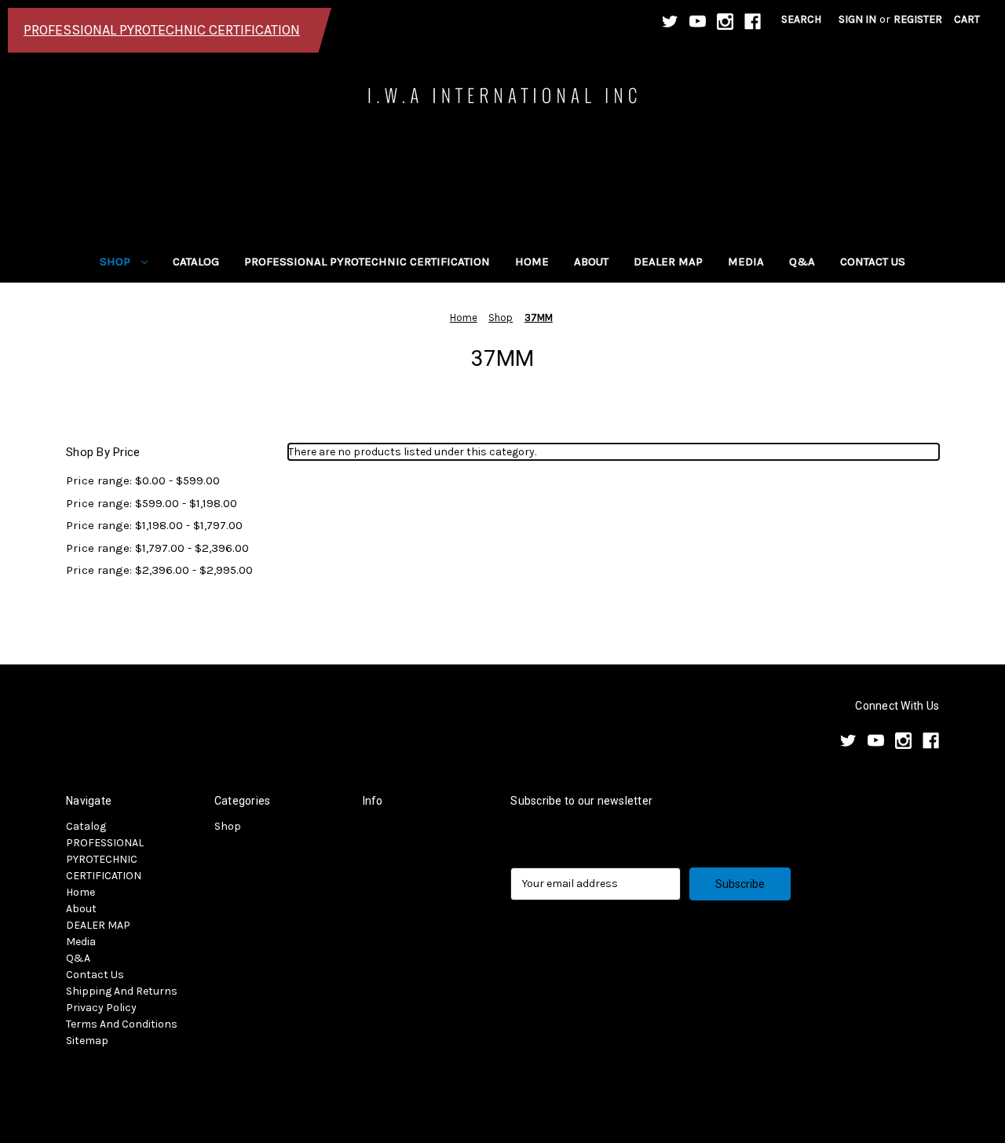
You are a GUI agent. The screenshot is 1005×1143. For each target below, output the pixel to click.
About (591, 261)
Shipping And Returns (121, 991)
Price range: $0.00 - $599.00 (143, 480)
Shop (116, 261)
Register (918, 19)
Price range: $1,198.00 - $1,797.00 (154, 525)
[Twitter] (670, 21)
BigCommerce (148, 1088)
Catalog (196, 261)
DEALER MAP (668, 261)
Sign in (857, 19)
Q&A (802, 261)
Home (532, 261)
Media (746, 261)
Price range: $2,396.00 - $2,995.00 (159, 570)
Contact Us (872, 261)
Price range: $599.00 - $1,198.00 (151, 503)
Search (801, 19)
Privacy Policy (101, 1007)
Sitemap (87, 1040)
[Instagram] (725, 21)
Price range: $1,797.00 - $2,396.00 (157, 548)
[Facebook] (752, 21)
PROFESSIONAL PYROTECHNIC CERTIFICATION (367, 261)
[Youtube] (697, 21)
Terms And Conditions (121, 1024)
